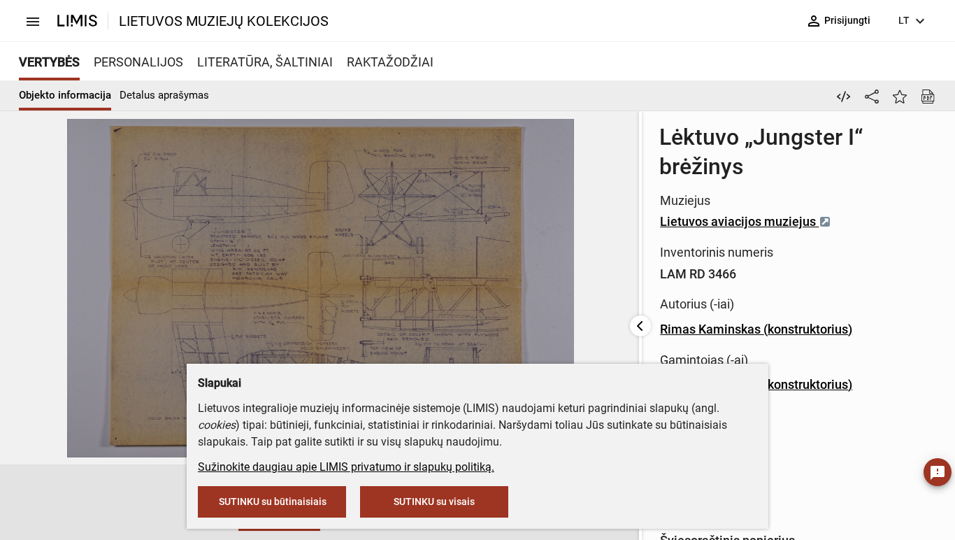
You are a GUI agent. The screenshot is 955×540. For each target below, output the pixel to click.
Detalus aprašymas (164, 95)
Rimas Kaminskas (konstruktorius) (756, 329)
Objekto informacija (65, 95)
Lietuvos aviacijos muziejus (739, 221)
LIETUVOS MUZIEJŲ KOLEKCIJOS (224, 21)
